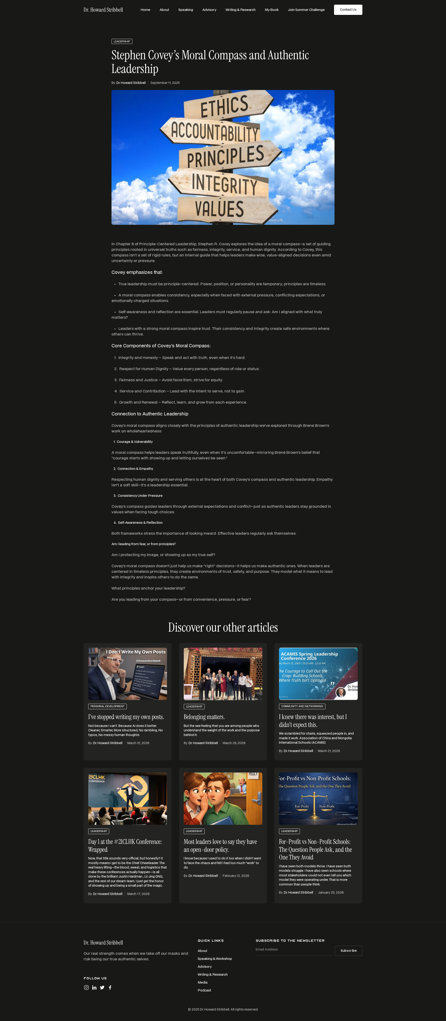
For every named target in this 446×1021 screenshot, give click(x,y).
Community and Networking (302, 706)
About (164, 9)
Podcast (204, 990)
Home (145, 9)
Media (202, 982)
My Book (272, 9)
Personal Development (108, 706)
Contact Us (348, 9)
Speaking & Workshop (215, 958)
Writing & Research (241, 9)
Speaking (185, 9)
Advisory (209, 9)
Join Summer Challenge (306, 9)
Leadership (122, 41)
